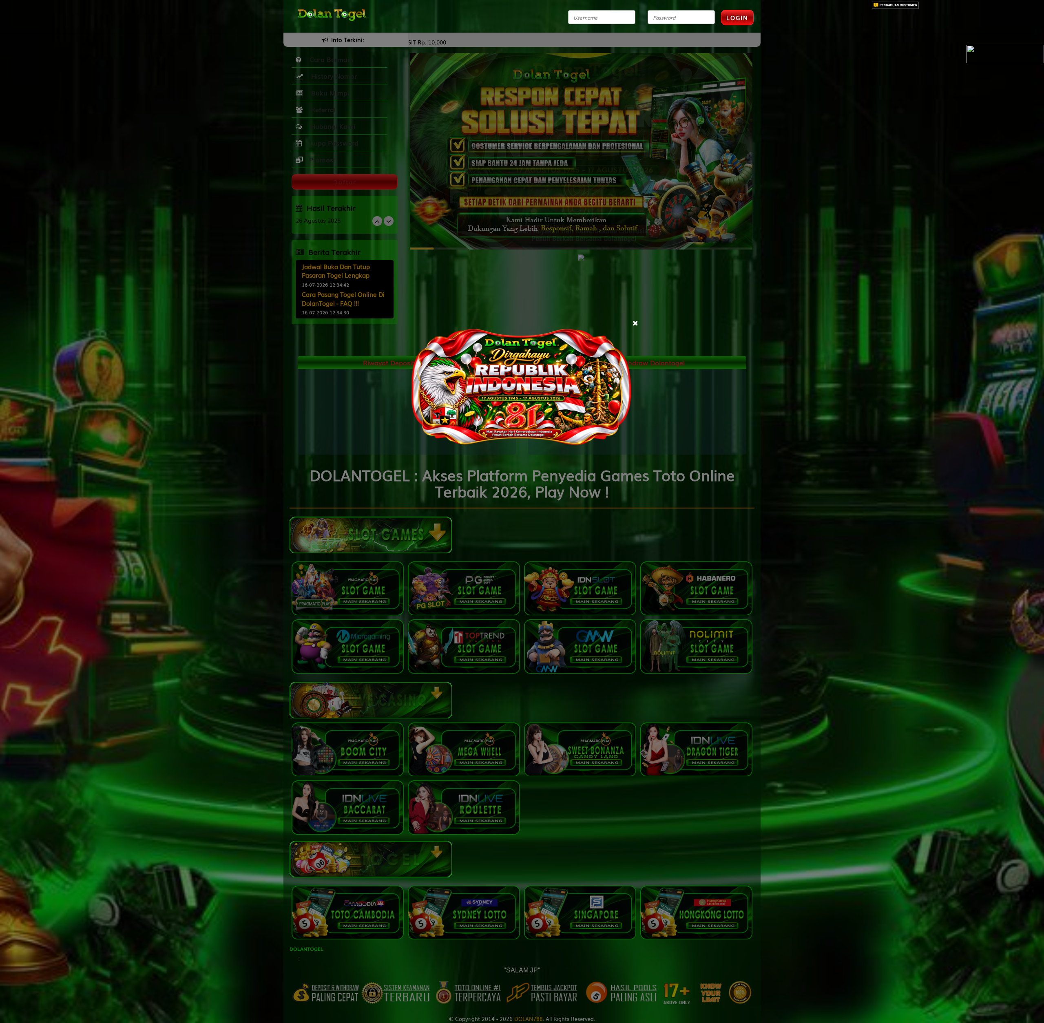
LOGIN (737, 17)
